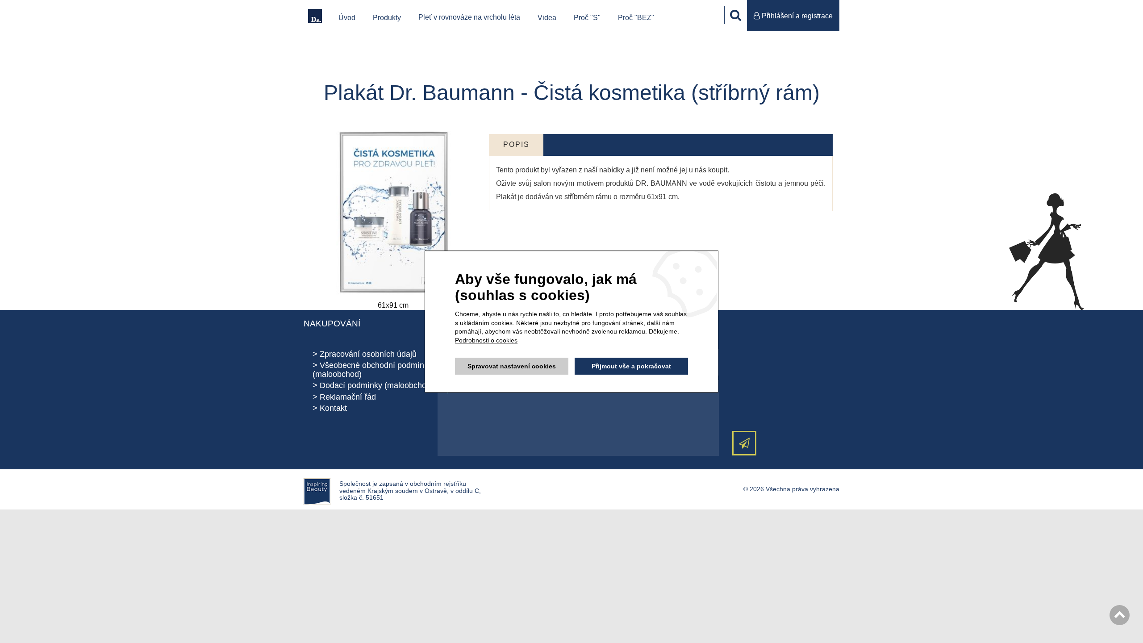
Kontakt (333, 408)
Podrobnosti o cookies (486, 340)
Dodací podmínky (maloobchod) (377, 385)
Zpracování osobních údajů (368, 354)
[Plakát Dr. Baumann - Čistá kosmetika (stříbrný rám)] (393, 212)
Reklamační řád (348, 396)
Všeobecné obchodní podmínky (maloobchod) (372, 370)
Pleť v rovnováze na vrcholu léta (469, 17)
